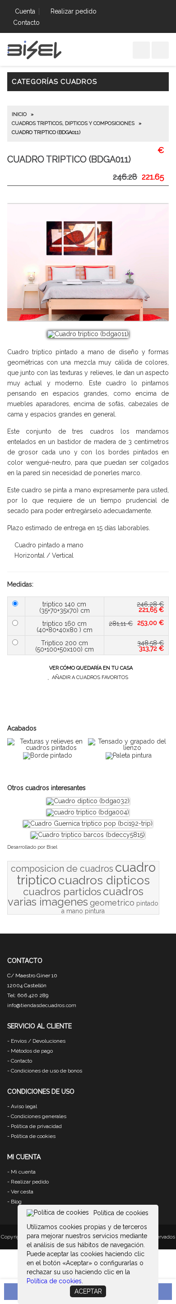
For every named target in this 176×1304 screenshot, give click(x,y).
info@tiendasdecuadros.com (41, 1005)
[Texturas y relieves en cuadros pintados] (47, 747)
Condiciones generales (38, 1116)
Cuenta (25, 11)
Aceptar (88, 1291)
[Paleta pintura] (129, 755)
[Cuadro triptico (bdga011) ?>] (88, 318)
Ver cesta (22, 1191)
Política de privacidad (36, 1126)
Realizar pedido (74, 11)
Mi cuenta (23, 1172)
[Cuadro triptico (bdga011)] (88, 334)
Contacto (26, 22)
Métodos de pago (32, 1051)
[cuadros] (34, 57)
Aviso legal (24, 1106)
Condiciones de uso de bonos (46, 1071)
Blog (16, 1201)
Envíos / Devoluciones (38, 1041)
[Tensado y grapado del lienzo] (128, 747)
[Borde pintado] (47, 755)
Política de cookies (33, 1136)
